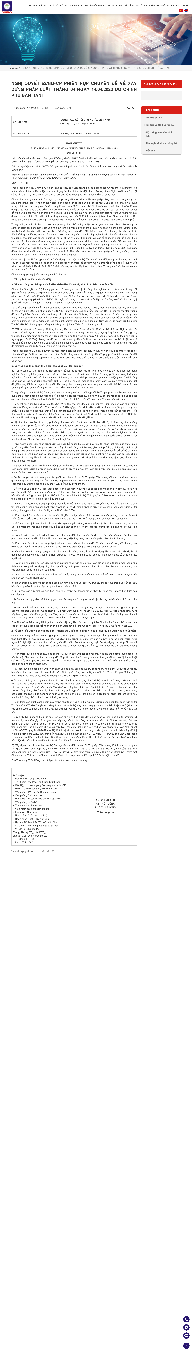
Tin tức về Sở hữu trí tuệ (160, 124)
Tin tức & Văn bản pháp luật (151, 5)
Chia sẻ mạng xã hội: (22, 851)
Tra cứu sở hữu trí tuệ (119, 5)
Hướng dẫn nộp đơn (91, 5)
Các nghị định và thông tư (161, 142)
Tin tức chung (154, 117)
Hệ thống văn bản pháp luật (159, 133)
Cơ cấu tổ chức (56, 5)
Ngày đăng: (20, 107)
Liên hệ (185, 5)
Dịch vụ (73, 5)
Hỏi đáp (175, 5)
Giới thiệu (38, 5)
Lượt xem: (60, 107)
